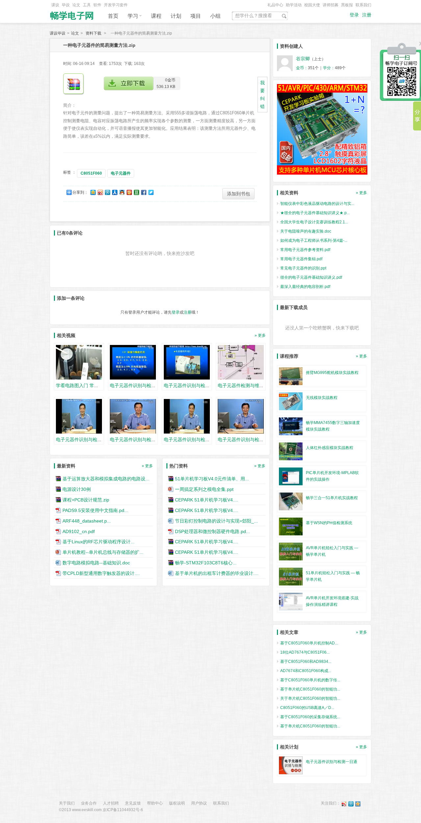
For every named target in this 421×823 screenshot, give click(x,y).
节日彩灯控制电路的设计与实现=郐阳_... (216, 521)
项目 (195, 16)
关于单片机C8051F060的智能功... (310, 698)
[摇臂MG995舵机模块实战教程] (291, 376)
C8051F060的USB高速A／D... (307, 707)
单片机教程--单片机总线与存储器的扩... (102, 552)
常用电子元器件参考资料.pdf (305, 249)
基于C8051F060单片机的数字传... (310, 680)
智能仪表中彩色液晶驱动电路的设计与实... (317, 203)
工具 (87, 5)
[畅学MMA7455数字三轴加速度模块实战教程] (291, 426)
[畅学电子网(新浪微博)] (344, 803)
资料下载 (93, 33)
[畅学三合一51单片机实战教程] (291, 501)
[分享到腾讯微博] (107, 192)
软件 (97, 5)
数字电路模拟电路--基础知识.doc (96, 562)
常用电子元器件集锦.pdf (301, 259)
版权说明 (177, 803)
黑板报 (347, 5)
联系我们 (363, 5)
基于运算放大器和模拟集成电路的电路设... (105, 478)
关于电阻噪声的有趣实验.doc (305, 231)
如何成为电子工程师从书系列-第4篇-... (313, 240)
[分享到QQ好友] (121, 192)
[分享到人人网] (114, 192)
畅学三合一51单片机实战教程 (332, 498)
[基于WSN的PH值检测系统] (291, 526)
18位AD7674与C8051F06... (305, 652)
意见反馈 (133, 803)
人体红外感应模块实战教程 (329, 447)
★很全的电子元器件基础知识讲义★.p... (315, 213)
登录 (354, 15)
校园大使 (312, 5)
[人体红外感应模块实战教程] (291, 451)
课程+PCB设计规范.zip (85, 499)
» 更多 (260, 335)
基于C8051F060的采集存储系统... (310, 717)
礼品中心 (275, 5)
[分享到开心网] (129, 192)
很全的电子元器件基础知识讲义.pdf (311, 277)
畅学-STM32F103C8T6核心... (205, 562)
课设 (55, 5)
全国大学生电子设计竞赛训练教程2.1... (314, 222)
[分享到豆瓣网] (136, 192)
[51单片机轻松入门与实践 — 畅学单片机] (291, 576)
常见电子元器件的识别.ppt (303, 268)
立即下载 (128, 83)
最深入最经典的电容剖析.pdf (305, 286)
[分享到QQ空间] (92, 192)
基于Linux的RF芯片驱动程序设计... (98, 541)
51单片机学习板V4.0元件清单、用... (212, 478)
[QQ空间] (357, 803)
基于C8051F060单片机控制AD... (309, 643)
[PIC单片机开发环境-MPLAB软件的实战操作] (291, 476)
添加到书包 (238, 193)
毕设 (66, 5)
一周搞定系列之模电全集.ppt (204, 489)
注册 (366, 15)
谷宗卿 (303, 58)
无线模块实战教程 (321, 397)
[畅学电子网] (72, 14)
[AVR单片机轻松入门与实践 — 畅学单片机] (291, 551)
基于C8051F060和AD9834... (305, 661)
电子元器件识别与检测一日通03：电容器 (205, 385)
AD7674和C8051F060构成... (305, 670)
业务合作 (89, 803)
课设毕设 (57, 33)
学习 (133, 16)
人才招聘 (111, 803)
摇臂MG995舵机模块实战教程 (332, 372)
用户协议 (199, 803)
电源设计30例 (76, 489)
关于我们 (67, 803)
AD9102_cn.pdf (78, 531)
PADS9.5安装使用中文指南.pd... (95, 510)
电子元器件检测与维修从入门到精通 (254, 385)
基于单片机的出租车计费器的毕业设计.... (217, 573)
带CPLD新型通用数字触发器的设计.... (101, 573)
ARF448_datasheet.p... (86, 521)
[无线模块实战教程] (291, 401)
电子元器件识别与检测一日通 (331, 761)
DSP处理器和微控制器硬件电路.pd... (212, 531)
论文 (76, 5)
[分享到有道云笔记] (150, 192)
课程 (156, 16)
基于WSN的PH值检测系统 (329, 523)
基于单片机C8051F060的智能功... (310, 689)
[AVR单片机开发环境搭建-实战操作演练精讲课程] (291, 601)
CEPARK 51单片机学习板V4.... (206, 499)
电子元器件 (121, 173)
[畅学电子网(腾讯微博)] (351, 803)
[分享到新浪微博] (100, 192)
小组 (215, 16)
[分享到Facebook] (143, 192)
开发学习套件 (116, 5)
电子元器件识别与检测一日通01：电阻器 (151, 385)
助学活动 (294, 5)
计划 (176, 16)
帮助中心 (155, 803)
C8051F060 (91, 173)
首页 (113, 16)
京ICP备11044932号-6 (123, 810)
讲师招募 (330, 5)
